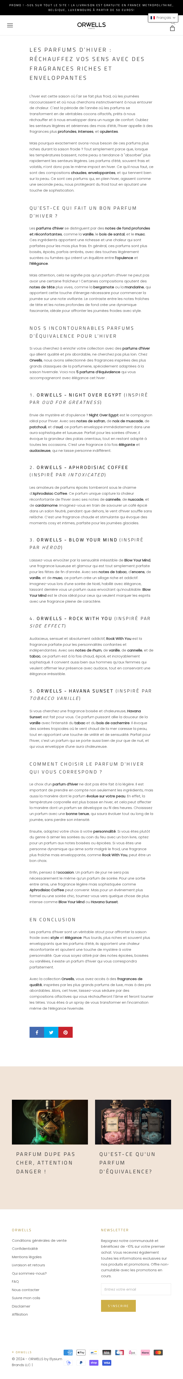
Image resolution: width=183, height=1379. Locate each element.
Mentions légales (27, 1256)
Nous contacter (25, 1289)
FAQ (15, 1281)
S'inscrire (118, 1305)
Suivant (132, 13)
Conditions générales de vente (39, 1240)
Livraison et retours (28, 1264)
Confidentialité (25, 1248)
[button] (163, 17)
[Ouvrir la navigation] (10, 25)
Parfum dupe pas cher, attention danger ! (46, 1162)
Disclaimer (21, 1306)
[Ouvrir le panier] (173, 28)
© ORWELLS (22, 1352)
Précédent (103, 13)
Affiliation (20, 1314)
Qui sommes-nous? (29, 1273)
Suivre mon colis (26, 1297)
